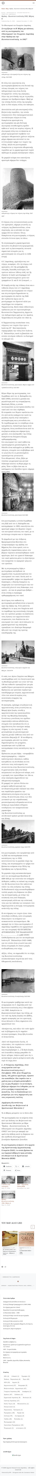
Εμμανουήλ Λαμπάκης (12, 1397)
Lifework (15, 1376)
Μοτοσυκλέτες (23, 1403)
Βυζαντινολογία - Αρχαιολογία (15, 1388)
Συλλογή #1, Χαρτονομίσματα (12, 1328)
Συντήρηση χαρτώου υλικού (11, 1307)
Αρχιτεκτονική (10, 1385)
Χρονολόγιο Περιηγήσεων (13, 1425)
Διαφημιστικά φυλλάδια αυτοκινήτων (14, 1302)
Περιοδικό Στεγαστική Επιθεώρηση (13, 1310)
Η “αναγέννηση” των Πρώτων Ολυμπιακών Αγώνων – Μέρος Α (9, 1251)
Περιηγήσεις (9, 1413)
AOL (6, 1376)
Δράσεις (8, 1394)
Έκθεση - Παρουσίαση (12, 1379)
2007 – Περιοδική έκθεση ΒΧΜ (22, 1185)
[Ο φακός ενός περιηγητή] (8, 1180)
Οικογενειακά (9, 1406)
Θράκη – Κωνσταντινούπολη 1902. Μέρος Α (8, 1201)
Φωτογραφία (9, 1422)
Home (3, 8)
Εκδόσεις (19, 1394)
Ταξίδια (8, 1419)
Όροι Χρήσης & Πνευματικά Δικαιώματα (15, 1442)
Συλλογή (8, 1416)
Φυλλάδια (18, 1419)
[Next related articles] (33, 1227)
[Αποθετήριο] (16, 1455)
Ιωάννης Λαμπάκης (11, 1400)
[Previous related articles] (29, 1227)
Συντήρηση (19, 1416)
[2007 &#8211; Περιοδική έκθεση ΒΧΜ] (24, 1180)
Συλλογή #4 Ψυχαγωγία (10, 1318)
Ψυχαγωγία (9, 1428)
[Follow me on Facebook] (2, 1267)
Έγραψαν (26, 1376)
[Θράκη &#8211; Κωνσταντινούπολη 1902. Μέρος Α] (8, 1194)
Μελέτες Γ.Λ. (7, 1358)
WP (10, 1472)
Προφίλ (20, 1413)
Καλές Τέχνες (9, 1403)
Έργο (26, 1379)
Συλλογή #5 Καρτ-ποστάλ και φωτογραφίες (16, 1315)
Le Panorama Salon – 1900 (11, 1313)
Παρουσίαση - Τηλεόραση (13, 1410)
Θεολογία (27, 1397)
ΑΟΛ (7, 1382)
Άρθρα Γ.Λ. (6, 1355)
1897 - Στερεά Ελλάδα (9, 1349)
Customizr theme (29, 1472)
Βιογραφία (22, 1385)
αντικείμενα (21, 1428)
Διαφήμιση (26, 1391)
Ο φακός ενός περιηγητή (6, 1185)
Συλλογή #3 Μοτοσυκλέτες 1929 (13, 1321)
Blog (7, 8)
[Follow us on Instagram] (5, 1267)
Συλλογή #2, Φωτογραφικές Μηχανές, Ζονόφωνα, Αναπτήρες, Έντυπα (18, 1325)
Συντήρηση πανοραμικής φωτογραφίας (15, 1352)
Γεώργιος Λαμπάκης (12, 1391)
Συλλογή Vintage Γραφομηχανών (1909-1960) (17, 1304)
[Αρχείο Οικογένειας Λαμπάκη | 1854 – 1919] (3, 3)
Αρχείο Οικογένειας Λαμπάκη (17, 1468)
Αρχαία (15, 1382)
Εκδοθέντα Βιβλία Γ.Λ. (9, 1342)
